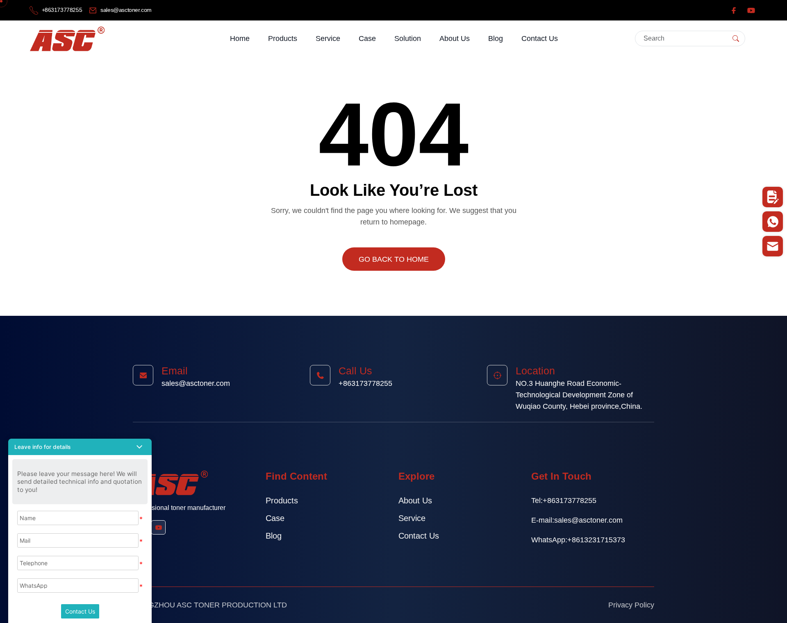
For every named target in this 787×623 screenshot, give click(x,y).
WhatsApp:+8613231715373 (578, 540)
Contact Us (539, 38)
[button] (80, 447)
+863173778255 (62, 10)
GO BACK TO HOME (394, 259)
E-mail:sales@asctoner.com (577, 520)
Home (240, 38)
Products (282, 38)
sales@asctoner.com (125, 10)
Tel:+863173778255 (563, 500)
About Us (454, 38)
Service (328, 38)
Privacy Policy (631, 605)
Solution (407, 38)
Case (367, 38)
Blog (495, 38)
